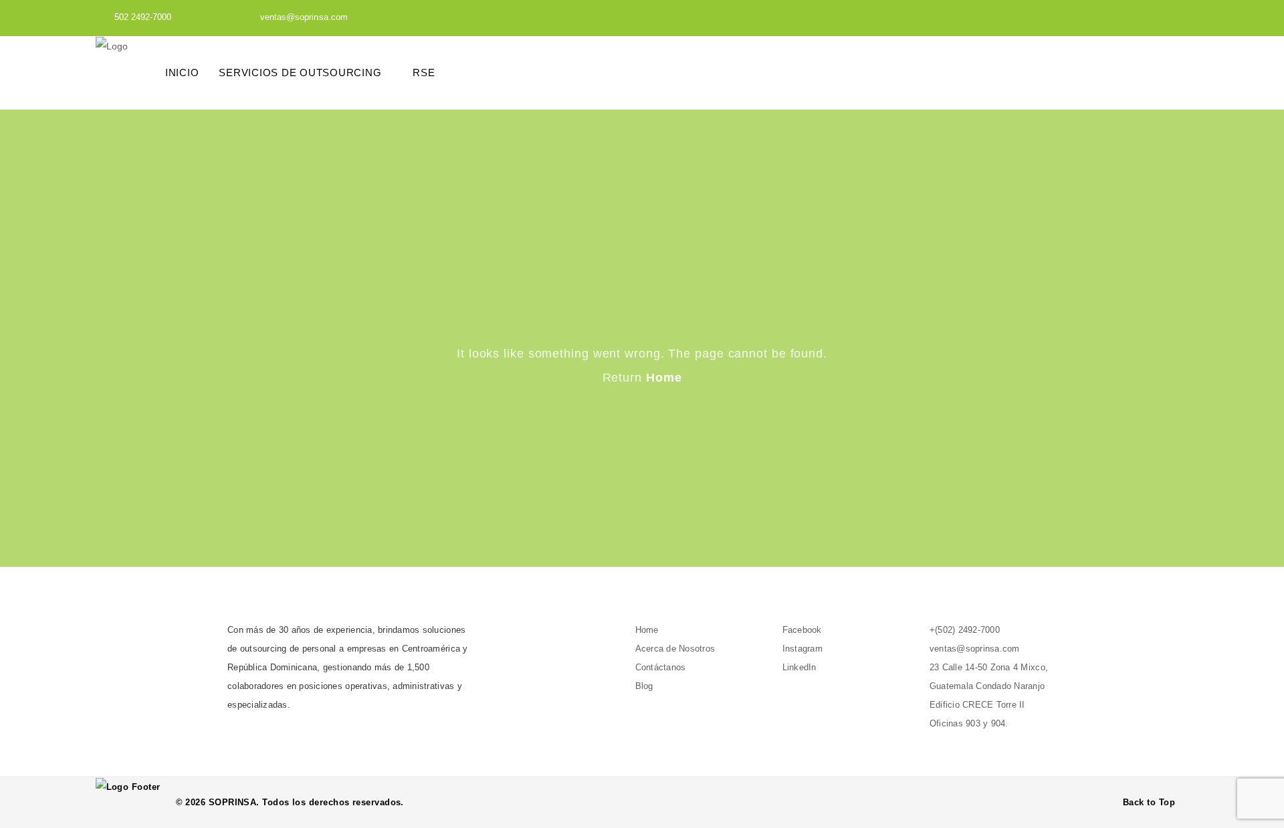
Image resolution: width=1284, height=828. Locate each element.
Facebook (802, 630)
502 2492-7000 (143, 17)
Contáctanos (660, 667)
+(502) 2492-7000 (965, 630)
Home (664, 377)
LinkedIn (799, 667)
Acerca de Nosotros (675, 649)
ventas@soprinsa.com (304, 17)
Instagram (802, 649)
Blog (644, 686)
